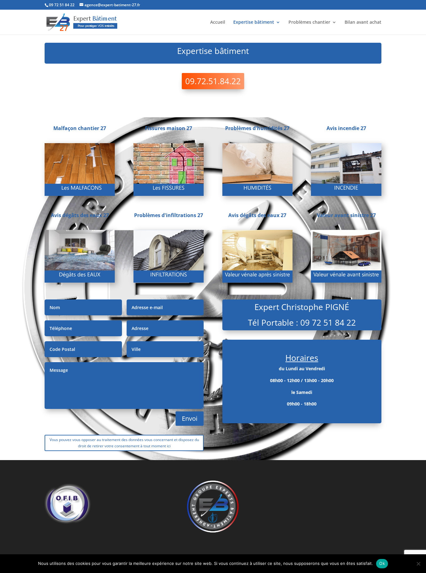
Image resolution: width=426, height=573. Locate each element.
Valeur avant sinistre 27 (346, 215)
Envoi (189, 418)
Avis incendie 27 (346, 128)
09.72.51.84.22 (213, 81)
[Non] (418, 564)
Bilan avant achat (363, 22)
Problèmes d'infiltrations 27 (168, 215)
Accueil (217, 22)
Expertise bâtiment (253, 22)
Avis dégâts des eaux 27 (80, 215)
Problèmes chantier (309, 22)
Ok (382, 563)
